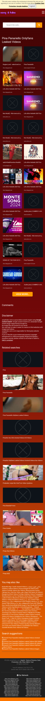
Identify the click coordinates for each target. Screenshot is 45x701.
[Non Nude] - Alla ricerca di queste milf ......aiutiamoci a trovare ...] (12, 110)
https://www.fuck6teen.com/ (33, 681)
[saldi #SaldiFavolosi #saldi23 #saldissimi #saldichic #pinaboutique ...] (12, 159)
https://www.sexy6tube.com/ (33, 680)
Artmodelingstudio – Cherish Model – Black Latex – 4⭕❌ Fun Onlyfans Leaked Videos (21, 608)
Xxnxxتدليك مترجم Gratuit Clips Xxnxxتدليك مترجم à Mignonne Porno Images (20, 600)
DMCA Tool (29, 662)
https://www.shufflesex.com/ (11, 687)
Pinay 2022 (6, 573)
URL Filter (22, 662)
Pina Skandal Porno (9, 506)
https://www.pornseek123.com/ (33, 683)
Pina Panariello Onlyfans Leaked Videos (16, 415)
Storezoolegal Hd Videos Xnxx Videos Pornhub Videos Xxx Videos (20, 589)
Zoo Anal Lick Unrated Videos (11, 625)
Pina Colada (7, 528)
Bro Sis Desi (6, 611)
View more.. (22, 294)
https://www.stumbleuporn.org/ (33, 695)
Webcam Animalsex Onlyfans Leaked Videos (22, 622)
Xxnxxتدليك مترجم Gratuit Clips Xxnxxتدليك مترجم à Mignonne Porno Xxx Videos (22, 602)
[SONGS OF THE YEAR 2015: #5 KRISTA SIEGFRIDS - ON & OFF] (12, 257)
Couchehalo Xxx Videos (30, 625)
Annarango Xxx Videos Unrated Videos (14, 613)
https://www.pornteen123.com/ (33, 686)
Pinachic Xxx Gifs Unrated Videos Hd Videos (17, 438)
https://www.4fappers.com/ (11, 678)
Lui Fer (14, 596)
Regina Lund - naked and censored (14, 64)
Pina (4, 370)
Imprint (23, 660)
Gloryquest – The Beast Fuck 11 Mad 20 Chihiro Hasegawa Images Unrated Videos (22, 618)
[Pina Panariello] (33, 61)
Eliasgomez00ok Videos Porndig (12, 594)
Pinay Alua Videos (8, 551)
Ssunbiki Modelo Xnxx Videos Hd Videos (15, 627)
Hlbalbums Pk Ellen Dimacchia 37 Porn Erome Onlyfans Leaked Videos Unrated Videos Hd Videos (21, 614)
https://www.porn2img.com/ (33, 691)
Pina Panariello (29, 64)
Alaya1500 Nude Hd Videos (33, 592)
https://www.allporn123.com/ (33, 687)
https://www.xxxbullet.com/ (11, 690)
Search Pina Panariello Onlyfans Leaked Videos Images (21, 649)
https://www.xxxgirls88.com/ (33, 678)
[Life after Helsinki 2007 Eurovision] (12, 86)
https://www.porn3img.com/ (33, 693)
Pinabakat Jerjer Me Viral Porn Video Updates (17, 483)
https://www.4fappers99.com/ (11, 680)
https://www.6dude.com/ (11, 683)
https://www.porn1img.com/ (33, 690)
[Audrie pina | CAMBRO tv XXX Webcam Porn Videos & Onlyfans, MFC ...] (33, 208)
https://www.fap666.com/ (11, 684)
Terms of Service (31, 660)
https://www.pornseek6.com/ (33, 684)
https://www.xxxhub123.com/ (11, 691)
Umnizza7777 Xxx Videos (10, 624)
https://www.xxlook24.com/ (11, 695)
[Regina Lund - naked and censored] (12, 61)
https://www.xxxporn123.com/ (11, 693)
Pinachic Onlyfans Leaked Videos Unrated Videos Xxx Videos (22, 460)
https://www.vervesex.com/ (12, 688)
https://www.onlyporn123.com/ (33, 688)
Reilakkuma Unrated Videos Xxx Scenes (24, 611)
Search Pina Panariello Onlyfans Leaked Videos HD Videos (22, 643)
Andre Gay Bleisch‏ (13, 607)
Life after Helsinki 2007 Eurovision (14, 89)
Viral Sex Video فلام (17, 592)
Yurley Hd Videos (13, 600)
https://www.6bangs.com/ (11, 681)
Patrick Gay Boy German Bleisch (29, 624)
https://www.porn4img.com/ (33, 694)
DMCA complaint (7, 340)
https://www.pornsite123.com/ (11, 686)
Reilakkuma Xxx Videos (22, 616)
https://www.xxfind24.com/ (11, 694)
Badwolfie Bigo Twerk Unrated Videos (14, 587)
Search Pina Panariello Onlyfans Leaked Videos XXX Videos (22, 641)
